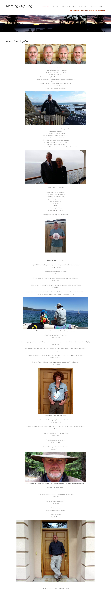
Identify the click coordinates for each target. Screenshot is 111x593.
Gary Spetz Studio (64, 588)
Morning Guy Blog (19, 6)
